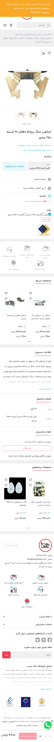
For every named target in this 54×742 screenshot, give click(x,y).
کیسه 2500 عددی (15, 214)
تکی (46, 214)
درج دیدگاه (27, 448)
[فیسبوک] (50, 640)
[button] (31, 341)
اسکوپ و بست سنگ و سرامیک (38, 38)
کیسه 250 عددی (34, 214)
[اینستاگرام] (43, 640)
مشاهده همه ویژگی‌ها (14, 166)
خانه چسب (47, 34)
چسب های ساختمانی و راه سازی (28, 34)
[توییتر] (37, 640)
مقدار (49, 210)
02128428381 (41, 555)
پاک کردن (46, 219)
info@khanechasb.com (37, 559)
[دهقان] (44, 230)
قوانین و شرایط (8, 721)
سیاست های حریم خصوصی (27, 725)
